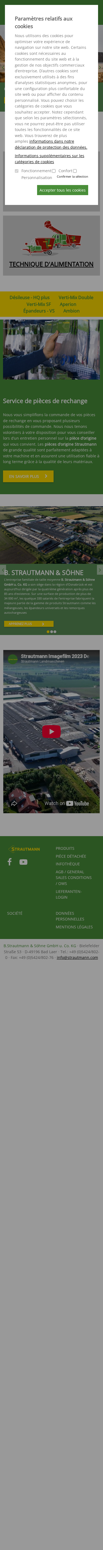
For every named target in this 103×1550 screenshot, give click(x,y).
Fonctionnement (36, 170)
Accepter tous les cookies (63, 190)
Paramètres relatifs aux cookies (44, 22)
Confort (65, 170)
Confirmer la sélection (72, 176)
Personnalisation (36, 177)
